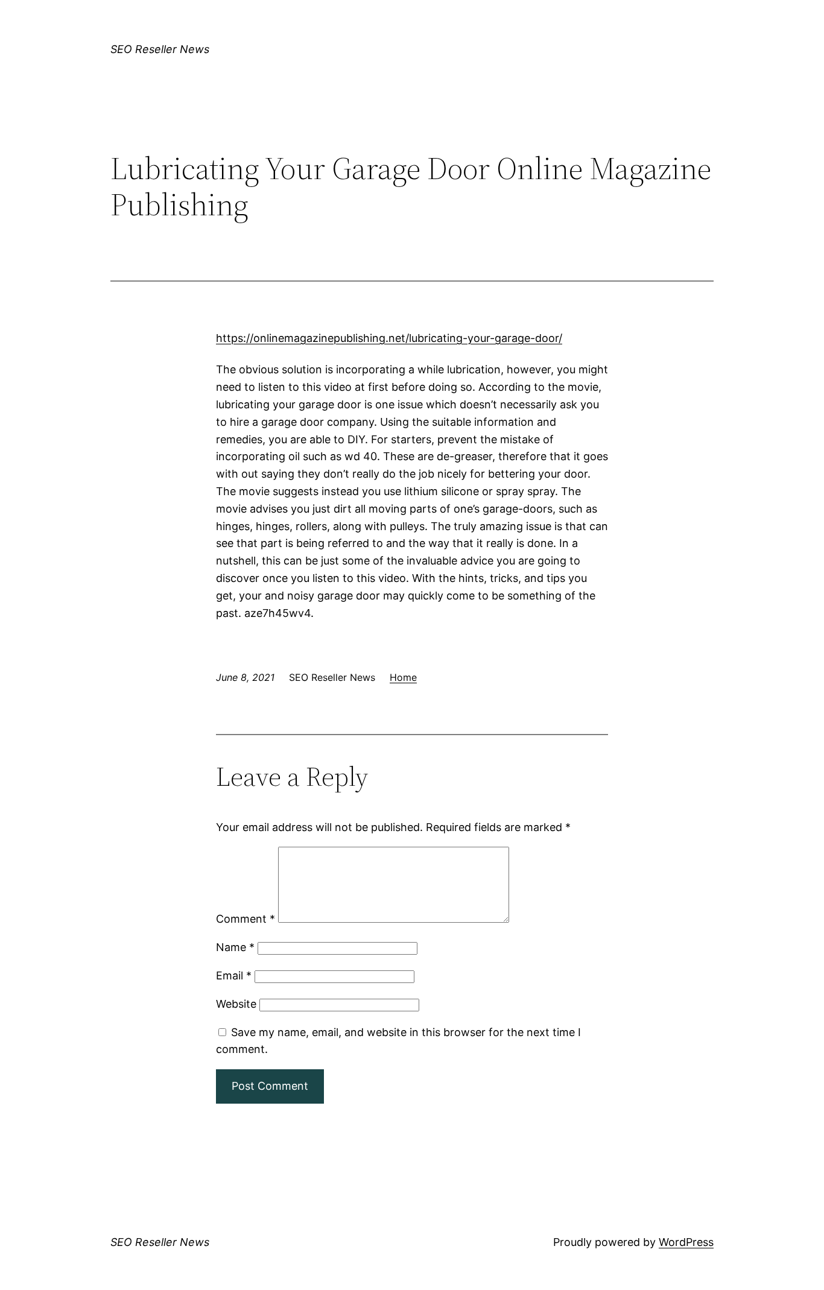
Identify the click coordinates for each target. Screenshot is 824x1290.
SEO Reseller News (159, 49)
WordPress (686, 1242)
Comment (245, 918)
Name (235, 947)
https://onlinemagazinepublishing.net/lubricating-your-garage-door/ (389, 338)
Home (403, 677)
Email (234, 975)
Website (236, 1004)
